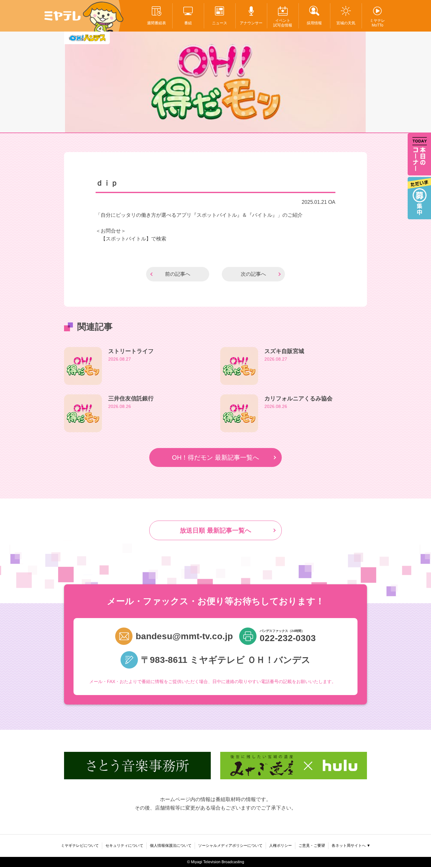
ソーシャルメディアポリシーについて (230, 845)
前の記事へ (177, 274)
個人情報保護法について (171, 845)
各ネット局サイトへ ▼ (351, 845)
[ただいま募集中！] (419, 198)
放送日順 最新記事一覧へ (215, 530)
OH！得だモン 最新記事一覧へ (215, 457)
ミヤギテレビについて (80, 845)
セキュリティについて (124, 845)
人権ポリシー (280, 845)
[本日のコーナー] (419, 154)
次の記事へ (253, 274)
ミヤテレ (62, 16)
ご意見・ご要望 (311, 845)
